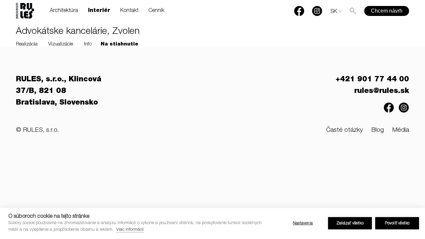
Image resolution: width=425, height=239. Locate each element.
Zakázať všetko (350, 223)
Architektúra (64, 11)
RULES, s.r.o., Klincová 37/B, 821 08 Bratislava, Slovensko (58, 91)
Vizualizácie (60, 44)
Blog (377, 130)
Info (88, 44)
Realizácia (27, 44)
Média (400, 130)
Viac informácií (130, 230)
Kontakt (129, 11)
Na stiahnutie (119, 44)
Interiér (99, 11)
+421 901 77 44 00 (372, 79)
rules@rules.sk (381, 91)
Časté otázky (344, 130)
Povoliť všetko (397, 223)
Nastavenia (303, 223)
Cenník (156, 11)
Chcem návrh (386, 11)
